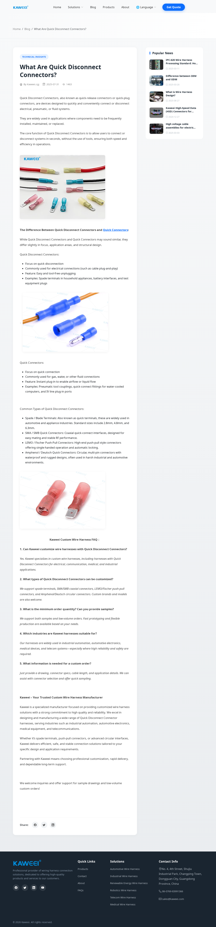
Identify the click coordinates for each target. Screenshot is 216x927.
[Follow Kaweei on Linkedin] (53, 825)
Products (109, 7)
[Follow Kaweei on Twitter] (44, 825)
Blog (93, 7)
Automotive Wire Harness (125, 869)
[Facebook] (16, 887)
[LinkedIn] (34, 887)
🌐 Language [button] (144, 7)
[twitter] (25, 887)
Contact (82, 876)
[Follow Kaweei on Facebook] (35, 825)
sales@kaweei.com (173, 899)
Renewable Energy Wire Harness (129, 883)
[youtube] (42, 887)
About (125, 7)
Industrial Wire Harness (124, 876)
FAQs (80, 890)
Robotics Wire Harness (123, 890)
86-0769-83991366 (172, 891)
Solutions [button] (74, 7)
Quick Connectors (115, 230)
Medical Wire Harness (122, 904)
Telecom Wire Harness (123, 897)
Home (57, 7)
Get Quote (174, 7)
